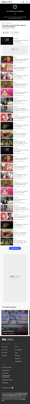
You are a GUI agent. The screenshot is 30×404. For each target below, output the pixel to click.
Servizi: (17, 343)
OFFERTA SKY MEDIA (7, 380)
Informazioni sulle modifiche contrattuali (17, 394)
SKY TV (17, 346)
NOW (16, 352)
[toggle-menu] (27, 2)
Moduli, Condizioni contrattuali (21, 393)
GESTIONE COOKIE (6, 367)
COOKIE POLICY (6, 370)
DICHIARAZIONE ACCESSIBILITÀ (6, 376)
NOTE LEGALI (5, 373)
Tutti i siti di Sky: (6, 343)
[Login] (23, 2)
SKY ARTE (4, 355)
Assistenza (15, 395)
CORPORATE (5, 382)
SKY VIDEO (4, 352)
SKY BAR (17, 355)
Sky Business (19, 349)
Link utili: (4, 364)
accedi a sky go (6, 387)
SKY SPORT (5, 346)
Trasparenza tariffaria (7, 395)
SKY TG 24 (4, 349)
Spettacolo (8, 23)
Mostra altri (15, 248)
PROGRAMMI (18, 361)
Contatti (19, 395)
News (3, 23)
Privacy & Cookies (5, 394)
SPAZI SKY (17, 358)
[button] (6, 32)
